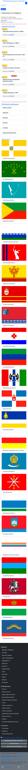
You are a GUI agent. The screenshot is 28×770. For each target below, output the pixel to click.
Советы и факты (6, 708)
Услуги (3, 702)
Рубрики (4, 719)
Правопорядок (6, 669)
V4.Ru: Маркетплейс (14, 743)
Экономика (5, 682)
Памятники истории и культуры (10, 713)
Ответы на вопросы (7, 705)
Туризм (4, 677)
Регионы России (6, 139)
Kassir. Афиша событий (8, 697)
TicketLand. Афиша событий (9, 700)
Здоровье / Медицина (8, 650)
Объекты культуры (7, 711)
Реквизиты (5, 731)
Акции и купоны (8, 26)
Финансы (4, 679)
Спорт (3, 671)
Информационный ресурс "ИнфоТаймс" (14, 740)
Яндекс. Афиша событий (8, 694)
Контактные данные (7, 733)
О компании (5, 728)
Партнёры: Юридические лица (10, 721)
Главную (10, 22)
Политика (4, 666)
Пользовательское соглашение (8, 759)
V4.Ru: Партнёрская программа (14, 746)
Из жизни (4, 652)
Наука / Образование (7, 658)
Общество (4, 663)
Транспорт (5, 674)
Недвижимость (6, 660)
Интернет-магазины (10, 104)
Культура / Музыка (7, 655)
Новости (4, 689)
